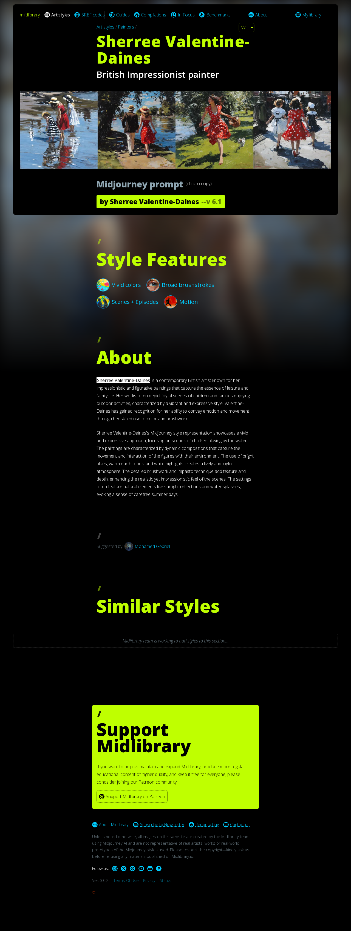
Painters (126, 27)
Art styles (105, 27)
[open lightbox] (175, 130)
